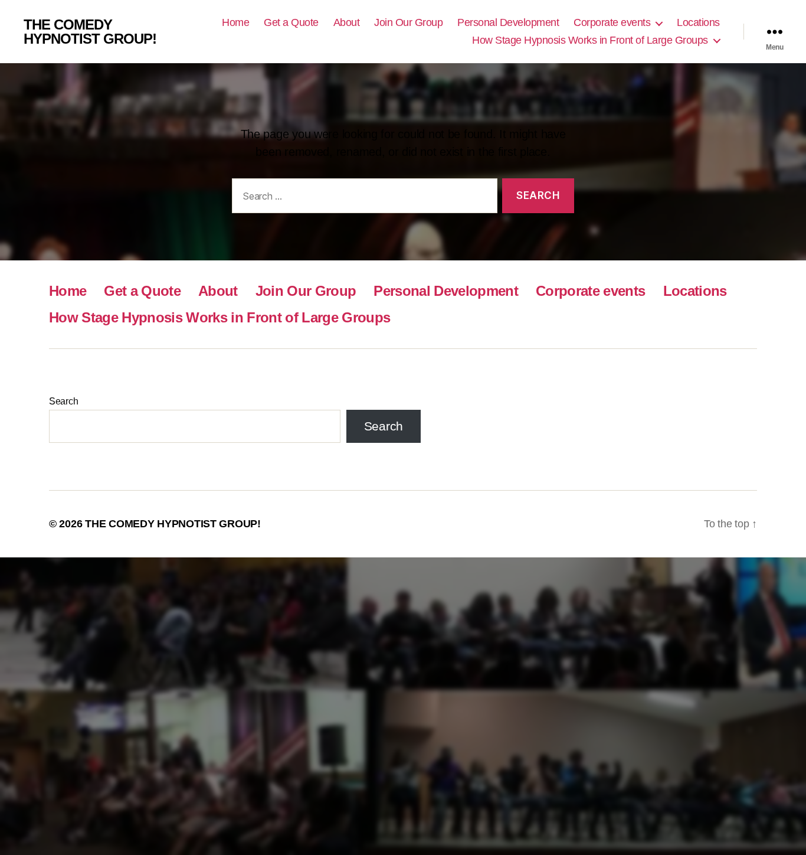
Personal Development (508, 22)
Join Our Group (408, 22)
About (346, 22)
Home (235, 22)
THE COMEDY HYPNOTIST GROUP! (90, 32)
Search (63, 401)
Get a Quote (291, 22)
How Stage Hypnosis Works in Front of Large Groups (590, 40)
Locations (698, 22)
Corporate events (612, 22)
